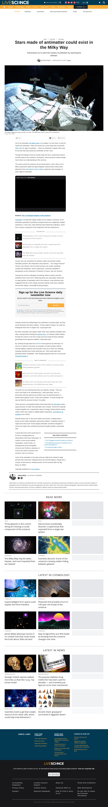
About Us (59, 783)
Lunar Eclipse (40, 11)
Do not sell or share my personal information (86, 793)
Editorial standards (42, 791)
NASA (38, 343)
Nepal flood (28, 11)
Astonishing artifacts (41, 746)
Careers (15, 791)
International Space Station (35, 169)
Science (35, 7)
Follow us (53, 138)
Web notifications (84, 788)
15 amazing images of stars (53, 447)
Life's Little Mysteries (41, 738)
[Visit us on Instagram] (66, 3)
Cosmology (61, 39)
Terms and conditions (86, 783)
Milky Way (18, 148)
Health (28, 7)
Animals (10, 7)
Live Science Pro (87, 11)
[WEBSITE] (22, 478)
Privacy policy (18, 788)
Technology (61, 7)
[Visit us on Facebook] (60, 3)
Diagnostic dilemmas (41, 743)
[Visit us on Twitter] (63, 3)
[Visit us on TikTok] (74, 3)
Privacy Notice (20, 311)
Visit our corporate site (86, 769)
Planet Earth (45, 7)
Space (53, 7)
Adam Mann (47, 60)
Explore (70, 7)
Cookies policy (40, 788)
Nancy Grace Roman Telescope (58, 11)
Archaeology (20, 7)
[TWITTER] (19, 478)
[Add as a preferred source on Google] (54, 774)
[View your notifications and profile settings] (99, 2)
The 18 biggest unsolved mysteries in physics (59, 440)
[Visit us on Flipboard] (72, 3)
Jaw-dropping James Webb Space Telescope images (61, 740)
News (69, 60)
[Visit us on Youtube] (69, 3)
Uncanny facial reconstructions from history (60, 754)
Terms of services (37, 310)
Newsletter (62, 138)
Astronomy (52, 39)
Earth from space (40, 741)
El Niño (75, 11)
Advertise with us (63, 788)
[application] (40, 193)
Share (19, 138)
